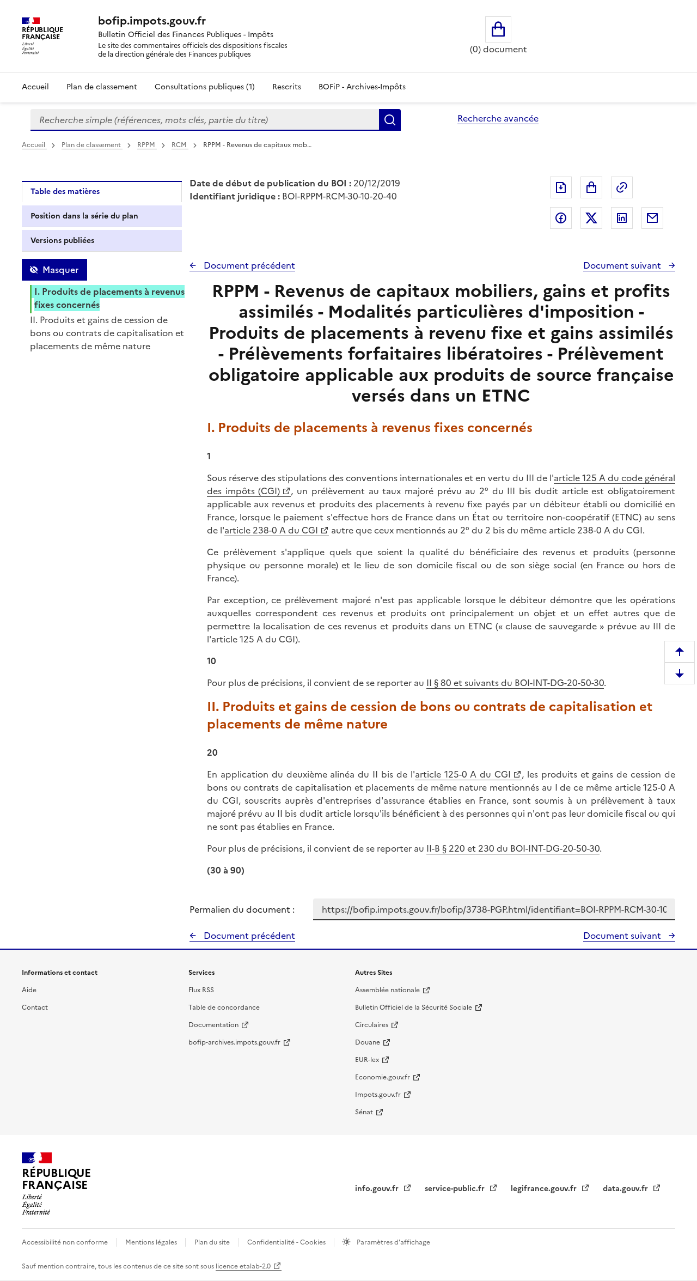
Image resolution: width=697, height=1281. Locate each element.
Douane (367, 1042)
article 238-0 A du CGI (271, 530)
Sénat (364, 1112)
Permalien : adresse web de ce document (622, 187)
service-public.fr (456, 1188)
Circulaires (371, 1025)
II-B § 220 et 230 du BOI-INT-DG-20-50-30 (513, 848)
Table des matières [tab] (65, 191)
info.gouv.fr (378, 1188)
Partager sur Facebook (561, 218)
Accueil (35, 87)
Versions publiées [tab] (62, 240)
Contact (35, 1007)
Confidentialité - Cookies (287, 1242)
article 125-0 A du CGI (463, 774)
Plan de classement (101, 87)
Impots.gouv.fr (378, 1095)
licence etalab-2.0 (243, 1266)
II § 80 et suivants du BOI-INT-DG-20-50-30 (515, 682)
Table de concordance (224, 1007)
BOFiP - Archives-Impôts (362, 87)
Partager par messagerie (652, 218)
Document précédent (248, 265)
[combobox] (204, 120)
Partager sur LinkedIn (622, 218)
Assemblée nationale (387, 990)
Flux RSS (201, 990)
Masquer (60, 269)
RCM (180, 145)
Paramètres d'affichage (392, 1242)
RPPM (147, 145)
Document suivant (623, 265)
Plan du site (212, 1242)
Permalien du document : (242, 909)
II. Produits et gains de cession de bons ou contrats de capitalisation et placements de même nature (107, 333)
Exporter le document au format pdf (561, 187)
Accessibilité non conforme (65, 1242)
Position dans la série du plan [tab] (84, 216)
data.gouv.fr (626, 1188)
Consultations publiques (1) (205, 87)
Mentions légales (152, 1242)
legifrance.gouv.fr (545, 1188)
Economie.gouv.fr (382, 1077)
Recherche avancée (498, 118)
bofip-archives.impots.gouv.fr (234, 1042)
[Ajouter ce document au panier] (591, 187)
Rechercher (390, 120)
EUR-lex (367, 1060)
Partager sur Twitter (591, 218)
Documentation (213, 1025)
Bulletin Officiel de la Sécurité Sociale (413, 1007)
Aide (29, 990)
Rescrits (286, 87)
